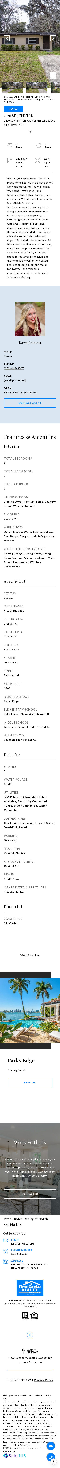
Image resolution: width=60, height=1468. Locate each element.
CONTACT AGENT (30, 402)
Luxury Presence (30, 1362)
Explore (30, 1082)
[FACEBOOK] (30, 1335)
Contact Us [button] (30, 1193)
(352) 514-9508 (19, 1254)
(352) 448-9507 (14, 368)
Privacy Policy (43, 1380)
